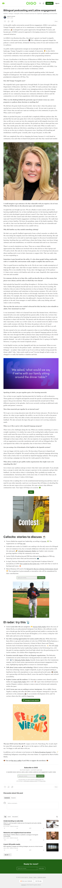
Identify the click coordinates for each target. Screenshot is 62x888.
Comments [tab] (7, 798)
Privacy (31, 877)
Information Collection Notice (30, 781)
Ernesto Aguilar (11, 16)
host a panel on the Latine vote (29, 564)
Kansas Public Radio (39, 627)
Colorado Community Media (27, 551)
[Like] (5, 21)
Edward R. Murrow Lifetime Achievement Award (42, 569)
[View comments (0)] (8, 21)
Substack (23, 885)
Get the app (38, 881)
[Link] (1, 537)
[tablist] (10, 797)
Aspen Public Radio (19, 682)
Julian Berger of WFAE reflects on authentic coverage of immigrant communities (20, 835)
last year (22, 544)
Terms (35, 877)
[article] (31, 824)
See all (6, 854)
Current (43, 541)
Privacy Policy (42, 781)
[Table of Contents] (2, 444)
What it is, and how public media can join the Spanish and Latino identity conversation (22, 823)
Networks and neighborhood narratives (17, 832)
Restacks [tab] (13, 798)
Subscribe (49, 3)
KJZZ (56, 646)
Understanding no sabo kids (13, 821)
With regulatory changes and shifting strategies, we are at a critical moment (23, 846)
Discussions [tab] (15, 816)
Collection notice (41, 877)
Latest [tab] (9, 816)
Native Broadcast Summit (43, 752)
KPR (49, 689)
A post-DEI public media (11, 844)
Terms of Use (38, 779)
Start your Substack (27, 881)
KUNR (56, 672)
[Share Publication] (43, 3)
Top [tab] (5, 816)
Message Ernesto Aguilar (32, 700)
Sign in (57, 3)
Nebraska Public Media (22, 660)
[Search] (40, 3)
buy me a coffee (16, 761)
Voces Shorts (43, 556)
